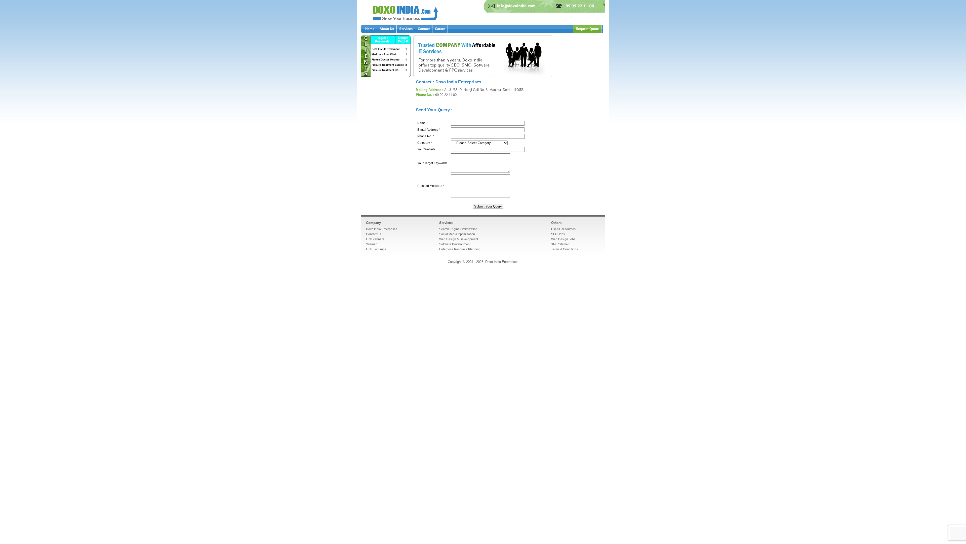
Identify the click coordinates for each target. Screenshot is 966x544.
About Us (387, 29)
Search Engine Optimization (458, 229)
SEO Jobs (558, 234)
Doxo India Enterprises (381, 229)
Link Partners (375, 239)
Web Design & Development (458, 239)
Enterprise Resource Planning (459, 249)
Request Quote (587, 29)
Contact (424, 29)
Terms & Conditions (564, 249)
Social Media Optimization (457, 234)
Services (406, 29)
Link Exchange (376, 249)
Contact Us (373, 234)
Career (440, 29)
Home (369, 29)
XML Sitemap (560, 244)
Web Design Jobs (563, 239)
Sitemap (371, 244)
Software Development (454, 244)
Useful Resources (563, 229)
